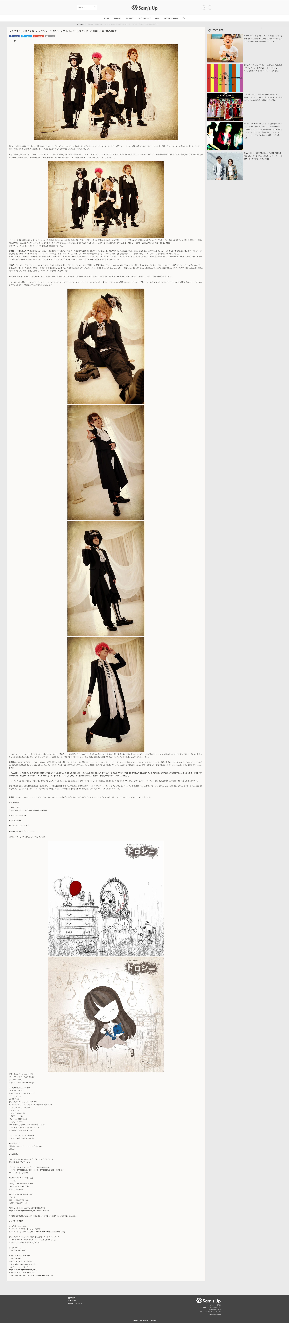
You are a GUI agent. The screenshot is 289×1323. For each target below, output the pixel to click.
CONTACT (71, 1298)
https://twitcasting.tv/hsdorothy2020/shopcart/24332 (29, 1211)
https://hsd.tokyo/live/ (17, 1250)
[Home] (77, 24)
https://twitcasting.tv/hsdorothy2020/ (50, 1232)
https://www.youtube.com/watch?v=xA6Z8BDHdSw (28, 810)
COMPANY (72, 1301)
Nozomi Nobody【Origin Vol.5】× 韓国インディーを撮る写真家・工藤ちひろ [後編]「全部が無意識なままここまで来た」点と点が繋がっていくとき (263, 38)
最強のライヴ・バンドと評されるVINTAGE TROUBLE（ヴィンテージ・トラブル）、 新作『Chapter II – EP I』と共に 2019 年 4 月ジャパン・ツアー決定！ (263, 68)
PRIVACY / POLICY (75, 1304)
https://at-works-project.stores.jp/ (21, 1082)
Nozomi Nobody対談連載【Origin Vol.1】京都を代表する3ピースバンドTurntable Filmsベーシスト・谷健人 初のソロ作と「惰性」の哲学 (263, 156)
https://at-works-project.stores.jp (21, 1138)
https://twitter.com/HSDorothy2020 (22, 1264)
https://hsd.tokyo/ (15, 1258)
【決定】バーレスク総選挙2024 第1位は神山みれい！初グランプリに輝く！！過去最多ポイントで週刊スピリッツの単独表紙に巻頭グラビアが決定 (263, 97)
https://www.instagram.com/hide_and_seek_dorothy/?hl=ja (31, 1275)
